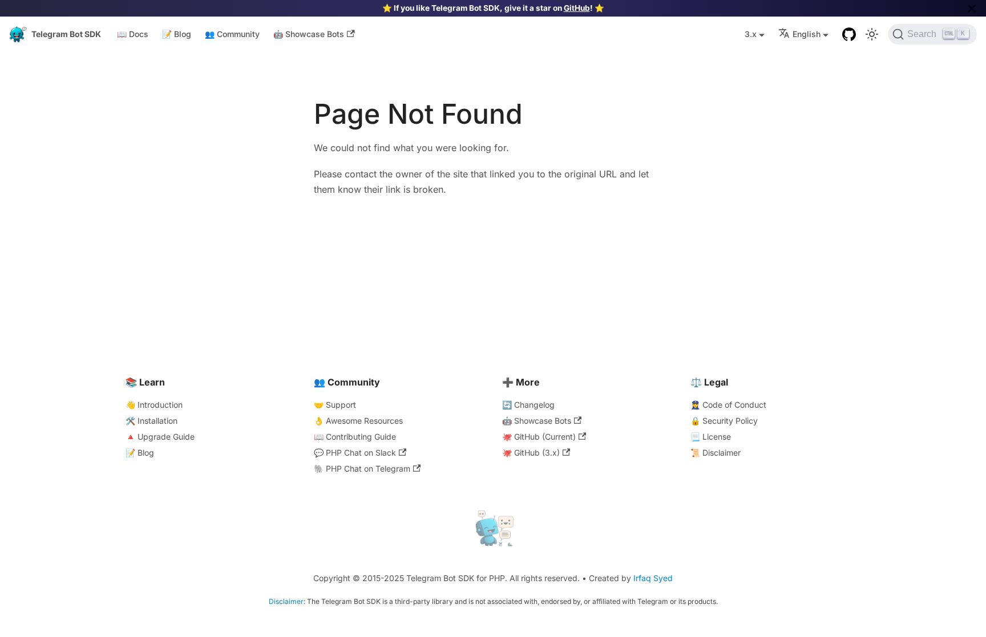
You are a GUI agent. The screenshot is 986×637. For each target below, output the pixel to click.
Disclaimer (286, 601)
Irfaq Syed (653, 578)
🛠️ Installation (151, 420)
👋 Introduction (154, 404)
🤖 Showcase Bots (308, 34)
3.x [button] (751, 34)
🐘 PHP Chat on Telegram (362, 468)
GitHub (577, 8)
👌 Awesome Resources (358, 420)
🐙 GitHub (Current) (539, 436)
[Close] (971, 8)
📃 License (710, 436)
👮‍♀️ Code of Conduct (728, 404)
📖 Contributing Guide (355, 436)
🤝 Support (335, 404)
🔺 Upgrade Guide (160, 436)
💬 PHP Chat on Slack (355, 452)
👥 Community (232, 34)
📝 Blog (176, 34)
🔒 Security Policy (724, 420)
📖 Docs (132, 34)
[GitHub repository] (849, 34)
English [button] (807, 34)
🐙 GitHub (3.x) (531, 452)
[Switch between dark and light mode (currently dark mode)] (872, 34)
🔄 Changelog (528, 404)
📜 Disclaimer (715, 452)
